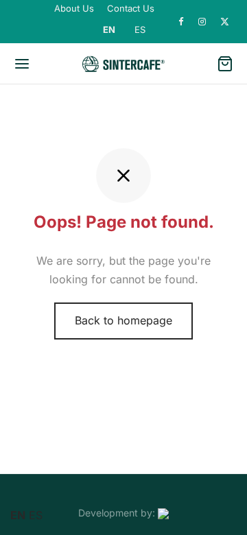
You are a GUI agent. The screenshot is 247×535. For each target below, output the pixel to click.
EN (109, 29)
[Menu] (22, 63)
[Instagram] (202, 22)
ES (139, 29)
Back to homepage (123, 320)
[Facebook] (181, 22)
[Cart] (225, 64)
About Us (74, 8)
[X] (225, 22)
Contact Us (130, 8)
